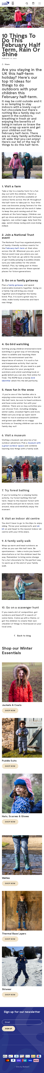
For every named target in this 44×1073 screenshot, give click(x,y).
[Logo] (5, 3)
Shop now (10, 710)
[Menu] (39, 3)
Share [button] (7, 64)
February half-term (15, 248)
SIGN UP (8, 1029)
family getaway (15, 285)
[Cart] (33, 4)
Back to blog (24, 635)
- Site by (22, 1067)
